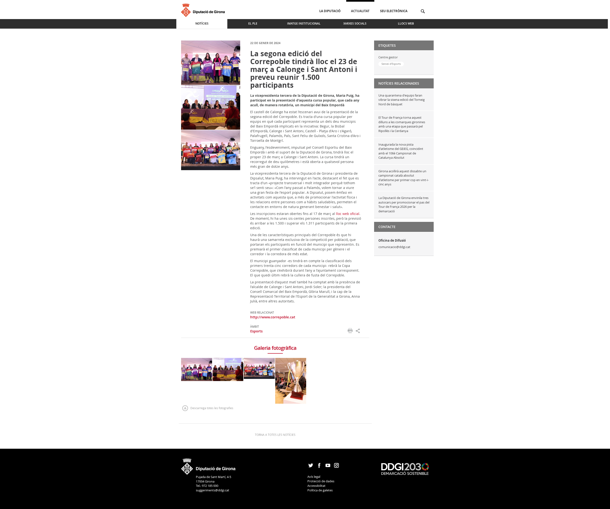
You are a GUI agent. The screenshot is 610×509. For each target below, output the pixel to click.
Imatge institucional (303, 23)
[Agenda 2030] (405, 468)
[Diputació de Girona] (204, 9)
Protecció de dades (320, 481)
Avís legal (313, 476)
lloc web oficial (347, 213)
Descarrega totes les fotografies (211, 408)
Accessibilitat (316, 486)
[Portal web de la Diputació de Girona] (208, 465)
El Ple (252, 23)
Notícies (201, 23)
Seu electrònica (393, 11)
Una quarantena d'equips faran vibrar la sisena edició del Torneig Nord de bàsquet (401, 99)
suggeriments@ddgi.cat (212, 490)
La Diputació (330, 11)
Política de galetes (320, 490)
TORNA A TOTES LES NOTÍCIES (275, 435)
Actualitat (360, 11)
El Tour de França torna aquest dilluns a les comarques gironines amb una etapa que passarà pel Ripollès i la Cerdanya (401, 124)
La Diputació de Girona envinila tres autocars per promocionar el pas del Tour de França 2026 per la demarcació (403, 204)
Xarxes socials (354, 23)
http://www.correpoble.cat (272, 317)
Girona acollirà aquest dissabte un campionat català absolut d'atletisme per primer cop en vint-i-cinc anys (403, 178)
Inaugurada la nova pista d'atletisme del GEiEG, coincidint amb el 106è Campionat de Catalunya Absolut (400, 151)
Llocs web (406, 23)
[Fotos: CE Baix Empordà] (210, 62)
